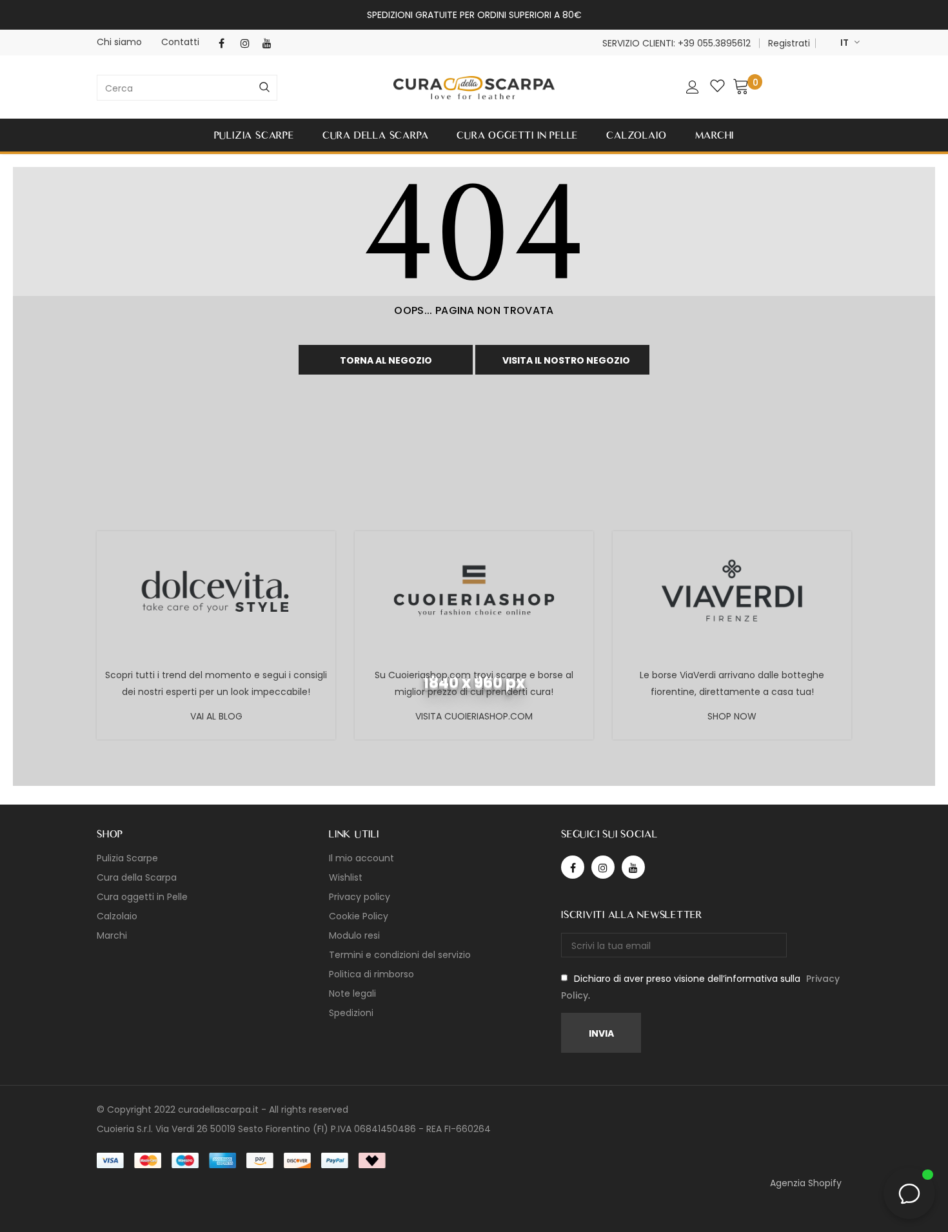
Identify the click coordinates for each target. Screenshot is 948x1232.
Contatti (180, 41)
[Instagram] (249, 43)
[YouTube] (270, 43)
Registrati (789, 43)
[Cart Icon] (741, 85)
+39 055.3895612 (714, 43)
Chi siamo (119, 41)
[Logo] (474, 88)
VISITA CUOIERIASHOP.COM (474, 716)
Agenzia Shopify (806, 1183)
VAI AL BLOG (216, 716)
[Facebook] (227, 43)
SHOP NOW (731, 716)
